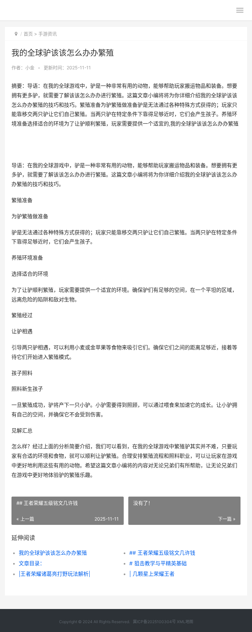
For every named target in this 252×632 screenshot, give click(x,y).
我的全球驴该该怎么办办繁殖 (53, 553)
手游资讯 (47, 33)
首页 (28, 33)
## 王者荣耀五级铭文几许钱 (162, 553)
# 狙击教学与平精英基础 (158, 563)
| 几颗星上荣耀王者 (152, 574)
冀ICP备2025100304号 (154, 621)
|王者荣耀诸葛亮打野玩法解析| (54, 574)
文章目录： (32, 563)
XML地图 (185, 621)
